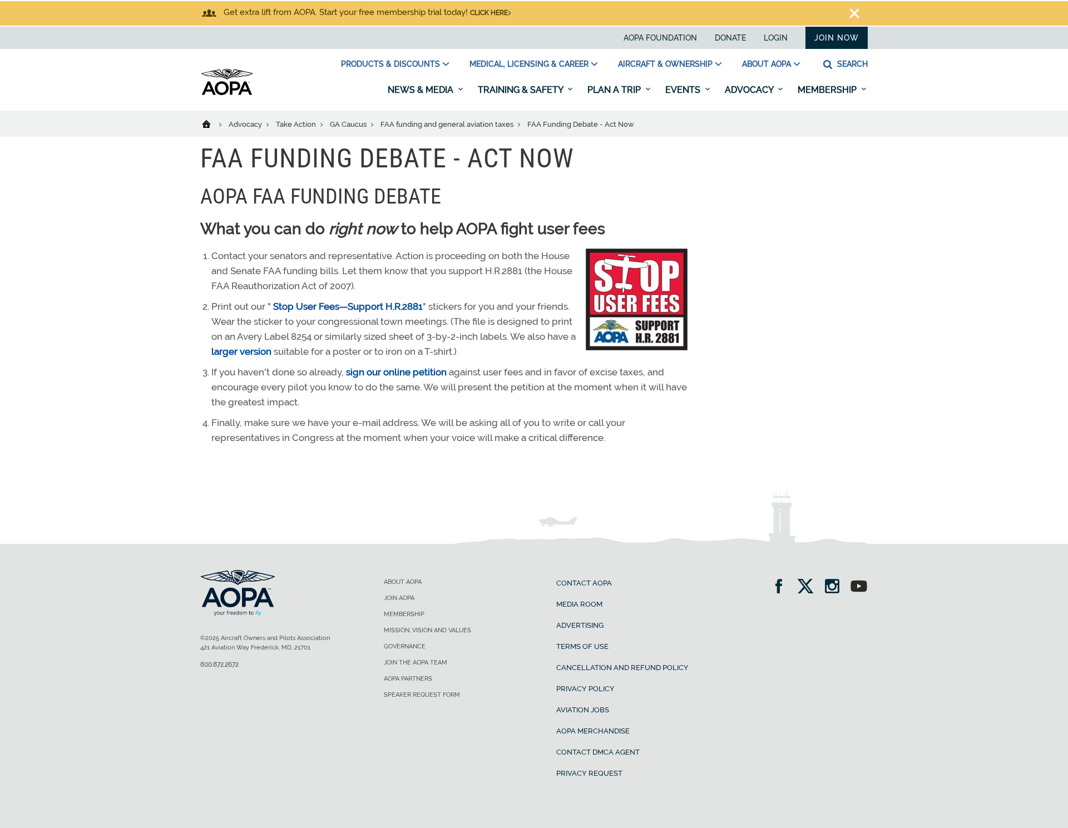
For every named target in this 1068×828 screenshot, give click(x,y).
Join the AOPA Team (415, 662)
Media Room (579, 604)
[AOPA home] (227, 92)
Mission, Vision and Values (427, 630)
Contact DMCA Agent (598, 752)
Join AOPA (399, 598)
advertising (580, 625)
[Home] (213, 123)
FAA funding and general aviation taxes (447, 124)
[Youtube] (859, 587)
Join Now (836, 37)
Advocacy (750, 90)
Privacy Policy (585, 689)
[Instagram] (835, 587)
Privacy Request (589, 773)
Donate (730, 37)
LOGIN (776, 37)
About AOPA (766, 64)
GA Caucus (349, 124)
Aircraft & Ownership (665, 64)
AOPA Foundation (660, 37)
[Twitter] (809, 587)
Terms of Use (582, 646)
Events (684, 90)
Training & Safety (521, 90)
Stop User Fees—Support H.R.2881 (348, 306)
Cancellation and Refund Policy (622, 667)
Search (851, 64)
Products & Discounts (390, 64)
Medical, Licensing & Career (529, 64)
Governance (405, 646)
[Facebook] (782, 587)
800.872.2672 (219, 664)
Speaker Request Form (422, 694)
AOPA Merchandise (593, 731)
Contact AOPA (584, 583)
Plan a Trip (615, 90)
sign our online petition (396, 372)
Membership (828, 90)
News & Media (422, 90)
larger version (241, 351)
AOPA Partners (408, 678)
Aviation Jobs (582, 710)
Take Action (297, 124)
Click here (489, 13)
